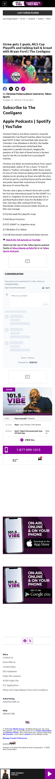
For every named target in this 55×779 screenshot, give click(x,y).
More (48, 19)
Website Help (9, 713)
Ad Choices (8, 734)
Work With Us (9, 662)
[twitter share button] (11, 89)
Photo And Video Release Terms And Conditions (25, 690)
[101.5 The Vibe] (27, 3)
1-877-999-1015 (28, 450)
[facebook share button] (5, 89)
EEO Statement (10, 671)
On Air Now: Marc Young (28, 411)
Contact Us (8, 657)
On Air (22, 19)
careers (27, 734)
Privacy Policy (12, 732)
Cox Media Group (16, 729)
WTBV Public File (10, 681)
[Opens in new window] (27, 535)
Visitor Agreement (44, 731)
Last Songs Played (10, 19)
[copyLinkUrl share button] (23, 89)
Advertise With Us (11, 702)
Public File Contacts (12, 676)
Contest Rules (9, 667)
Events (40, 19)
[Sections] (5, 4)
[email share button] (17, 89)
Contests (31, 19)
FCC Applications (11, 685)
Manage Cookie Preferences (15, 738)
